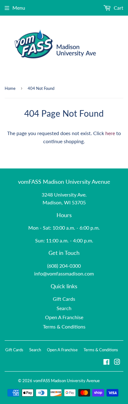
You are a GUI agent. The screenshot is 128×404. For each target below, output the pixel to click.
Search (64, 308)
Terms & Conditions (64, 326)
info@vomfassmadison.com (64, 273)
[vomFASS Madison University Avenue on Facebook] (106, 362)
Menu (18, 8)
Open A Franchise (64, 317)
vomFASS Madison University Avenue (66, 380)
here (110, 133)
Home (10, 88)
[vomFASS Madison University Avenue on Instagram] (117, 362)
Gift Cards (64, 299)
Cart (117, 8)
